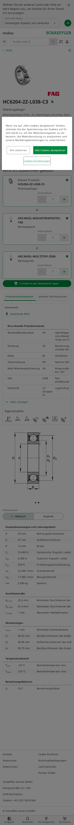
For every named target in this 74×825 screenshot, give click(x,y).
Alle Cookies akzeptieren (50, 150)
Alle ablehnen (18, 150)
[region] (37, 143)
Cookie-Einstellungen (37, 160)
